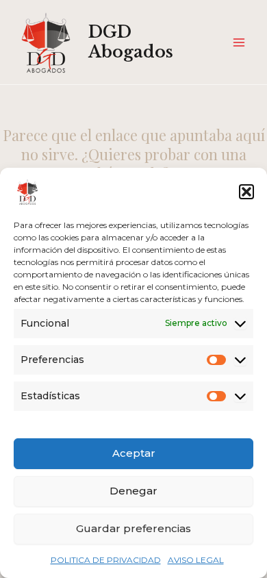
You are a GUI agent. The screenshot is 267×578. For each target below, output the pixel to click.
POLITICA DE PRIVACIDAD (106, 560)
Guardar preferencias (133, 528)
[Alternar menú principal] (239, 42)
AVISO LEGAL (196, 560)
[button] (246, 192)
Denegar (133, 490)
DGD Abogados (130, 41)
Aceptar (133, 453)
